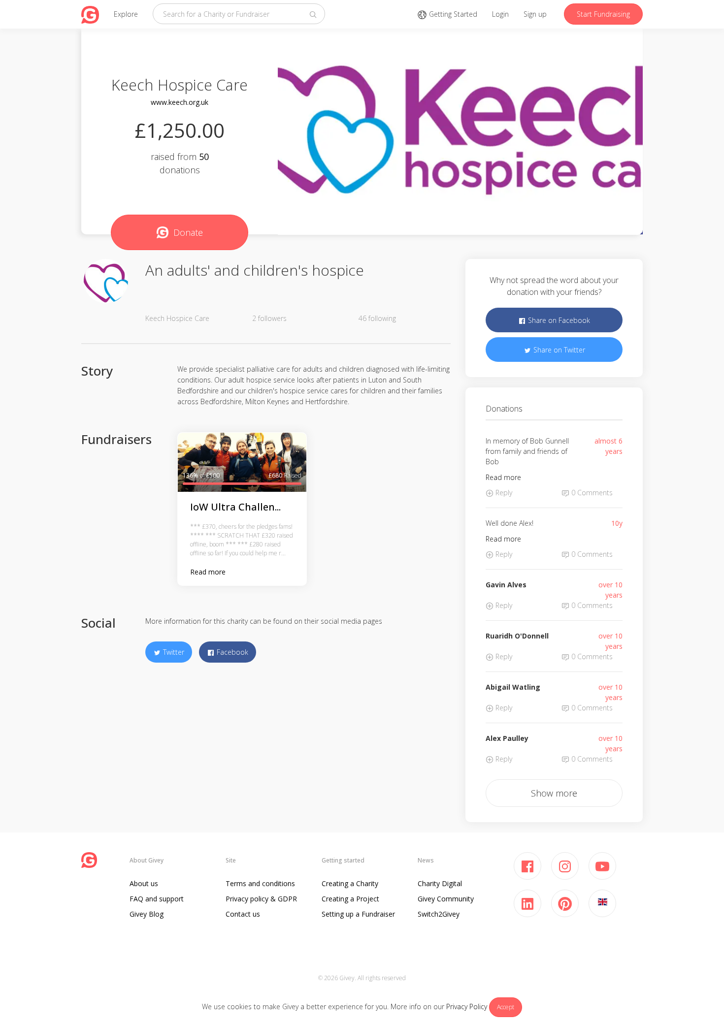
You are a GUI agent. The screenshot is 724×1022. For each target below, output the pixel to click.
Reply (503, 492)
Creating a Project (350, 898)
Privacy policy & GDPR (261, 898)
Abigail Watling (513, 687)
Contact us (243, 914)
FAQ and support (157, 898)
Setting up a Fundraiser (358, 914)
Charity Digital (440, 883)
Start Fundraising (603, 14)
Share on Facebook (558, 320)
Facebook (231, 652)
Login (500, 14)
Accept (505, 1007)
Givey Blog (147, 914)
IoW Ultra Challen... (235, 506)
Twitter (172, 652)
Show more (554, 793)
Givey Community (446, 898)
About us (144, 883)
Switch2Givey (439, 914)
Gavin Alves (506, 584)
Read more (208, 571)
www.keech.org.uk (179, 102)
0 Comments (591, 492)
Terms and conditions (260, 883)
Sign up (535, 14)
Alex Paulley (507, 738)
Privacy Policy (466, 1006)
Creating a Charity (350, 883)
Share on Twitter (558, 349)
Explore (126, 14)
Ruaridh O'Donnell (517, 635)
